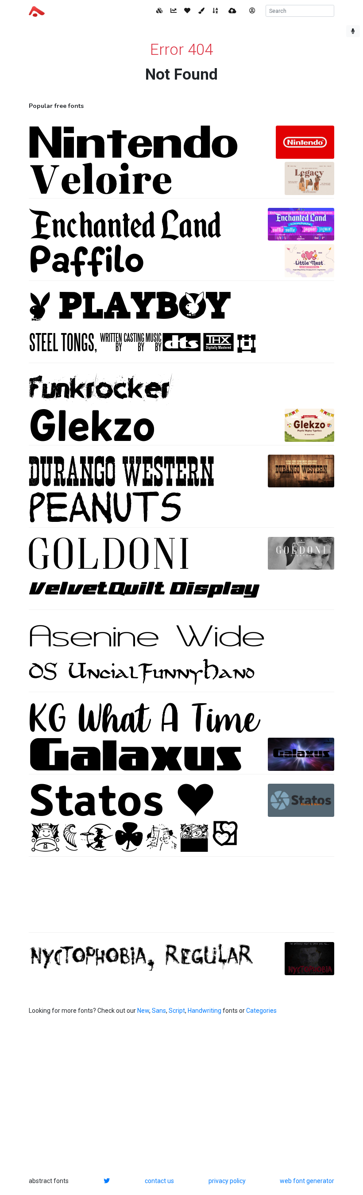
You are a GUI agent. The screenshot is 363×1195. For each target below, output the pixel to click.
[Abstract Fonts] (37, 10)
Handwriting (204, 1010)
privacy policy (227, 1180)
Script (177, 1010)
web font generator (307, 1180)
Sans (159, 1010)
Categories (261, 1010)
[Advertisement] (181, 899)
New (143, 1010)
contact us (159, 1180)
